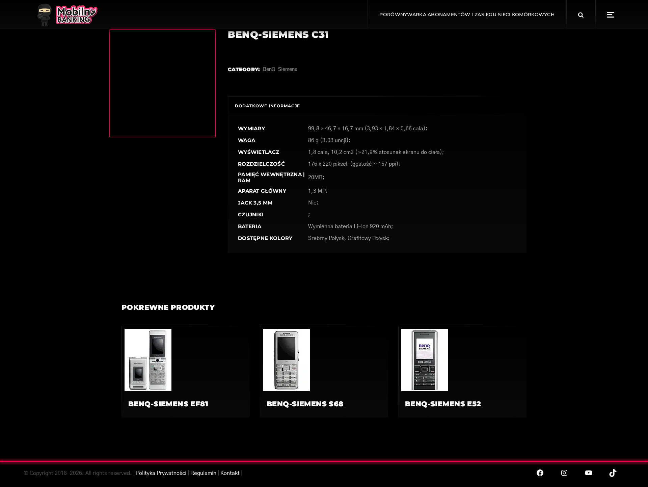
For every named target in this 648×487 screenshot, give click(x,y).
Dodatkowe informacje (267, 105)
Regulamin (203, 473)
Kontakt (230, 473)
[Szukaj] (581, 15)
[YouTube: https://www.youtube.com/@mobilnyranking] (589, 473)
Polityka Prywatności (161, 473)
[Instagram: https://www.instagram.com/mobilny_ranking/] (564, 473)
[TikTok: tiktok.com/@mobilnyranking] (613, 473)
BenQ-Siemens (280, 69)
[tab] (267, 106)
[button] (610, 15)
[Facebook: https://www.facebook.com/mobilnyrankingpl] (540, 473)
